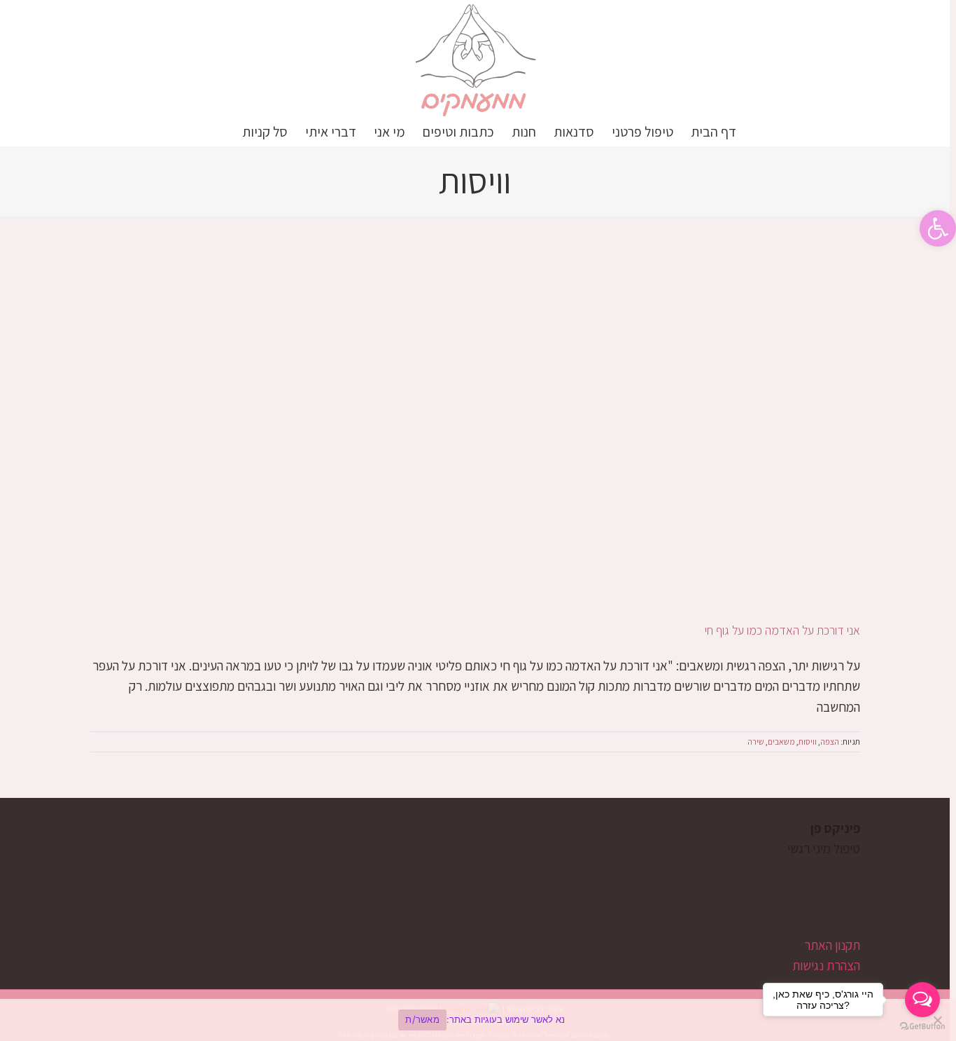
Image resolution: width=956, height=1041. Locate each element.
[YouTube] (829, 903)
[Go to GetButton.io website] (922, 1026)
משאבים (781, 741)
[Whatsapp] (806, 903)
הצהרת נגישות (826, 965)
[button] (938, 228)
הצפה (829, 741)
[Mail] (782, 903)
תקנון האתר (832, 945)
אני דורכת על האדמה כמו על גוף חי (782, 630)
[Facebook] (853, 903)
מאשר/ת (422, 1019)
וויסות (808, 741)
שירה (755, 741)
